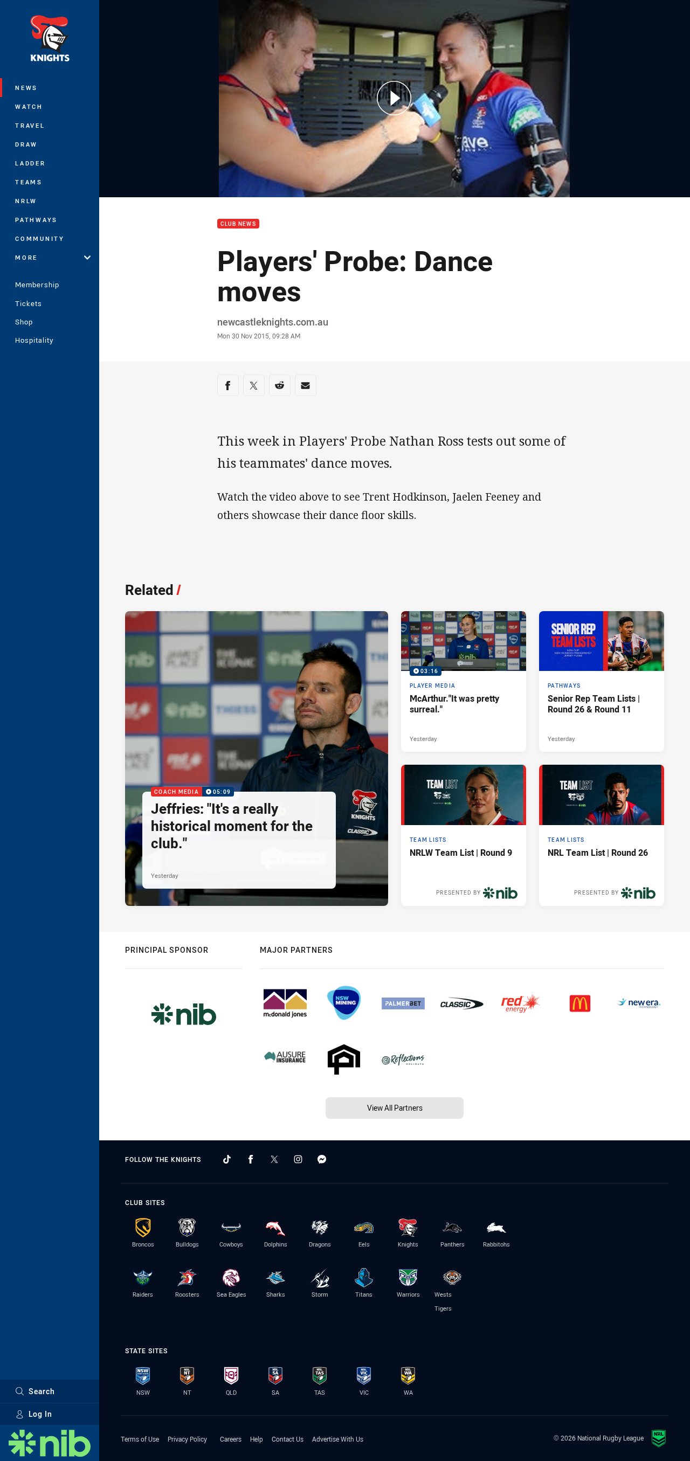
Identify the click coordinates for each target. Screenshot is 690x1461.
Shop (24, 322)
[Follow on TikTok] (227, 1159)
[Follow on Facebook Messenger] (322, 1159)
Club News (238, 223)
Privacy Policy (187, 1439)
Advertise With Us (337, 1439)
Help (256, 1439)
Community (40, 238)
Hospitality (34, 340)
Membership (37, 284)
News (26, 88)
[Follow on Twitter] (274, 1159)
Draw (26, 144)
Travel (30, 125)
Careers (231, 1439)
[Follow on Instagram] (298, 1159)
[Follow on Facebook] (250, 1159)
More (26, 257)
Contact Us (287, 1439)
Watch (29, 106)
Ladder (30, 163)
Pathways (36, 220)
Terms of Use (140, 1439)
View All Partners (395, 1108)
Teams (29, 182)
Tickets (28, 303)
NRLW (26, 201)
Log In (40, 1414)
